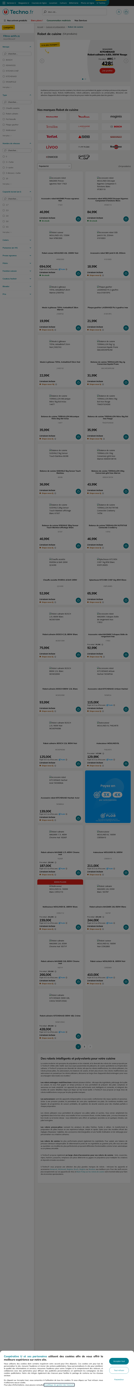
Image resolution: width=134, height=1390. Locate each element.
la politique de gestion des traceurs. (59, 1385)
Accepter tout (119, 1361)
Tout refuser (119, 1370)
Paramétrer (119, 1379)
